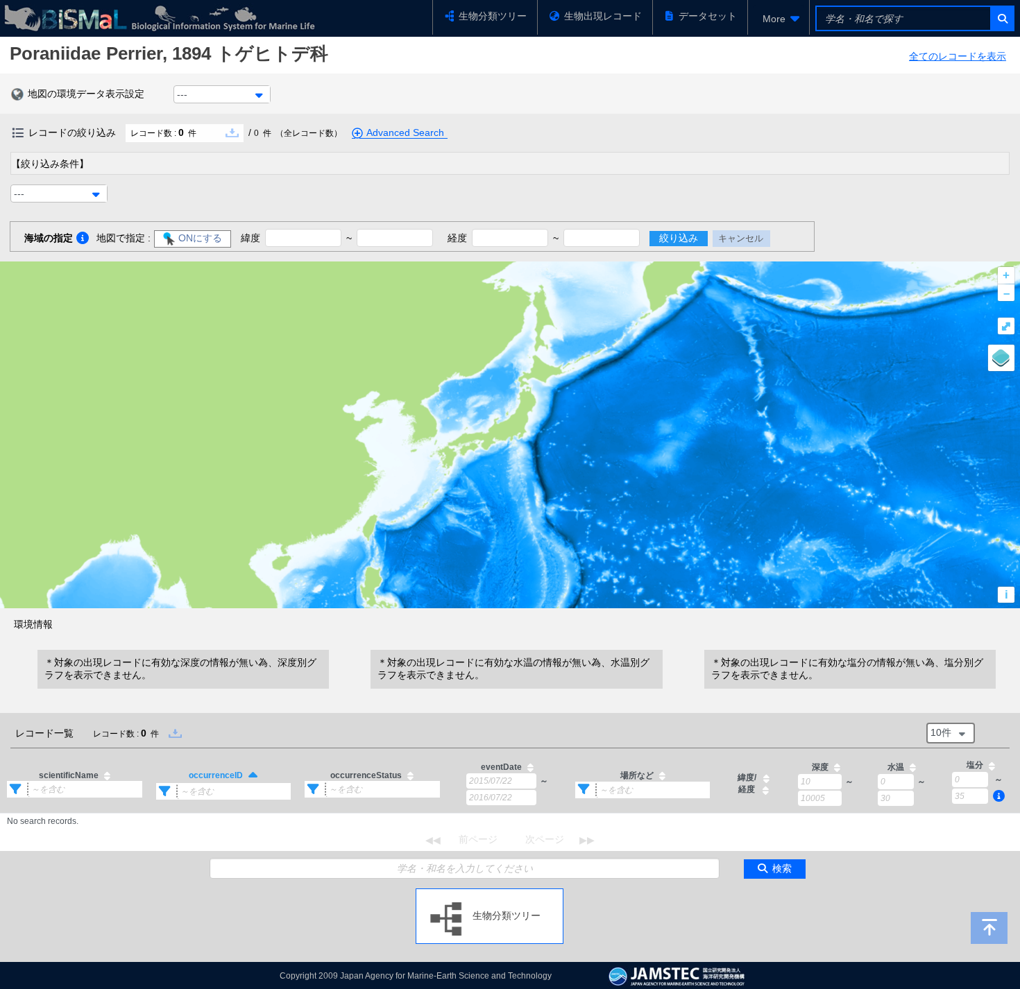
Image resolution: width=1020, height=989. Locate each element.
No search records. (42, 821)
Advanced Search (405, 132)
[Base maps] (1001, 358)
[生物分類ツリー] (489, 894)
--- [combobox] (182, 94)
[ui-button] (1001, 18)
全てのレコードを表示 (957, 56)
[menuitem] (778, 19)
